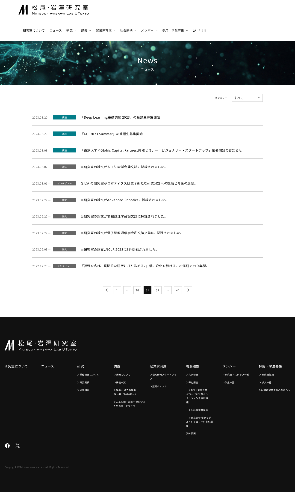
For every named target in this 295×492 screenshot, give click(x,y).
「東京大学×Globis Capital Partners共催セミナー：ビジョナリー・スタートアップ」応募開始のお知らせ (161, 150)
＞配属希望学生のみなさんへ (274, 390)
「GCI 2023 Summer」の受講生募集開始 (111, 133)
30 (137, 290)
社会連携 (126, 30)
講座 (64, 117)
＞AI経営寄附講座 (197, 409)
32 (157, 290)
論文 (64, 166)
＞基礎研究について (88, 374)
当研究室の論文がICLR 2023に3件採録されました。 (119, 249)
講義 (84, 30)
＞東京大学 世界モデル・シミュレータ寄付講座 (199, 421)
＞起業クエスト (158, 386)
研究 (69, 30)
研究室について (34, 30)
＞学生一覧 (228, 382)
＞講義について (122, 374)
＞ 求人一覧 (265, 382)
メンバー (147, 30)
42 (178, 290)
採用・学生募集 (173, 30)
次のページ (188, 290)
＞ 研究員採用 (266, 374)
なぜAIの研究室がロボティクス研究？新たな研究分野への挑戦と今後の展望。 (139, 183)
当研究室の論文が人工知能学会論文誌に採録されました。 (124, 166)
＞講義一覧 (120, 382)
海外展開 (191, 433)
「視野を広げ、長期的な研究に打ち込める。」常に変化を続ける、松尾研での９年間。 (144, 265)
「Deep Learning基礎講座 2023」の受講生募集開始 (120, 117)
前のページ (107, 290)
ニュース (56, 30)
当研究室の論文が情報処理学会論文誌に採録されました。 (124, 216)
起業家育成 (104, 30)
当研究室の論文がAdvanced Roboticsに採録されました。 (124, 199)
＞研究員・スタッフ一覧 (235, 374)
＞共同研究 (192, 374)
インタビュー (64, 183)
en (204, 30)
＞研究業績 (83, 382)
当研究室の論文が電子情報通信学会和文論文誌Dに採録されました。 (131, 232)
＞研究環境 (83, 390)
